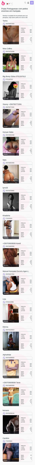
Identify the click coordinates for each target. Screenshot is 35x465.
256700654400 (10, 163)
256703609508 (10, 246)
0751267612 (9, 79)
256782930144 (10, 413)
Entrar (29, 2)
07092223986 (10, 302)
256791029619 (10, 330)
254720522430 (10, 135)
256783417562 (10, 274)
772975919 (9, 218)
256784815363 (10, 23)
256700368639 (10, 357)
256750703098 (10, 51)
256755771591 (10, 107)
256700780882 (10, 190)
